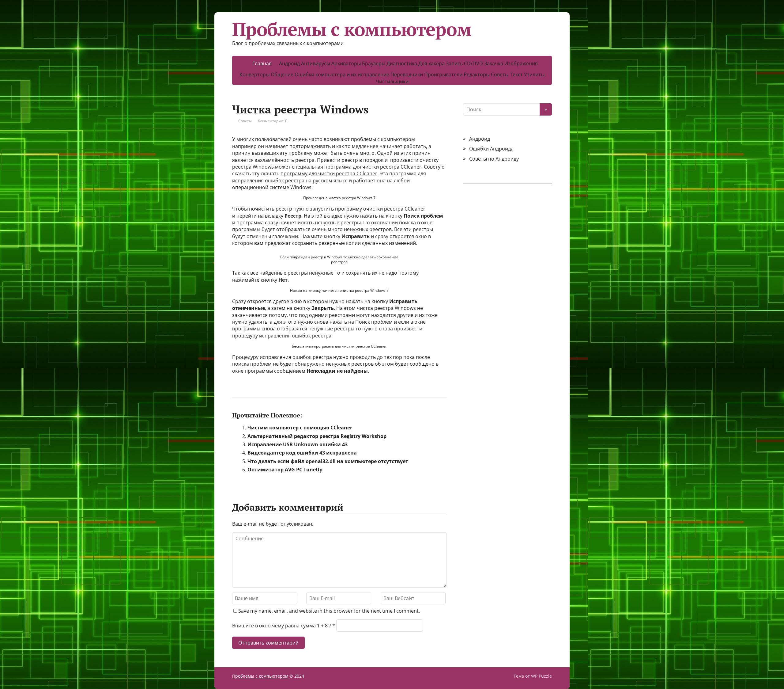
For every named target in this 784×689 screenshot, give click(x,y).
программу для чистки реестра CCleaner (329, 173)
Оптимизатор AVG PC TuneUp (284, 469)
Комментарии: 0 (272, 121)
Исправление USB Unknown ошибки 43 (297, 444)
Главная (262, 63)
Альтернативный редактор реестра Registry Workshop (316, 436)
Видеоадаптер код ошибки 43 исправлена (302, 452)
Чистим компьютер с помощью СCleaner (299, 427)
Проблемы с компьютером (351, 29)
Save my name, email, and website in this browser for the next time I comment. (329, 610)
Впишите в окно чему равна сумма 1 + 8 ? (281, 625)
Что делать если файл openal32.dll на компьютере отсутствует (327, 461)
